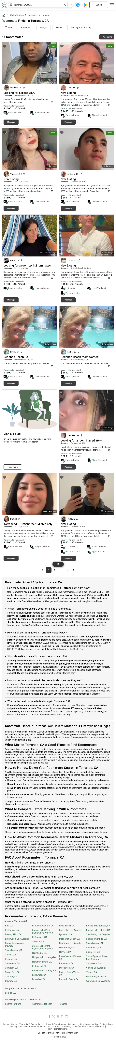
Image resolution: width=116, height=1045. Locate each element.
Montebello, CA (66, 947)
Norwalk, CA (65, 952)
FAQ (28, 1024)
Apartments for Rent (42, 1004)
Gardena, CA (38, 941)
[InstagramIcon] (66, 1017)
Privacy (41, 1024)
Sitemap (14, 1024)
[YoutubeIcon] (58, 1017)
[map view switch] (58, 564)
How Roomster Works (58, 1029)
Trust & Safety (53, 1026)
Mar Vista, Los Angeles (70, 943)
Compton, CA (11, 967)
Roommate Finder (37, 1026)
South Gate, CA (93, 963)
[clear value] (65, 5)
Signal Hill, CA (93, 952)
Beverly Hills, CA (13, 934)
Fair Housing (73, 1024)
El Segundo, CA (39, 937)
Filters (59, 27)
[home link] (4, 4)
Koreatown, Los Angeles (44, 970)
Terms (22, 1024)
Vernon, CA (91, 972)
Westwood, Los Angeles (98, 981)
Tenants (63, 1004)
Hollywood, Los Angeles (44, 957)
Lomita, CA (10, 993)
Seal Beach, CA (93, 947)
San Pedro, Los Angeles (98, 934)
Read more (13, 467)
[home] (4, 15)
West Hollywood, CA (96, 976)
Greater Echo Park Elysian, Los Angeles (42, 931)
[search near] (11, 5)
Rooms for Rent (13, 1004)
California (32, 15)
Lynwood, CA (65, 934)
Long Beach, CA (67, 925)
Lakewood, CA (39, 975)
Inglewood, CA (39, 966)
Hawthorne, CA (39, 953)
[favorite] (4, 46)
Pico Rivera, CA (66, 967)
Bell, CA (9, 925)
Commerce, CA (12, 963)
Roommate (26, 27)
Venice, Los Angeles (96, 967)
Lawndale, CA (38, 979)
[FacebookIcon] (49, 1017)
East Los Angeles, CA (42, 925)
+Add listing (106, 37)
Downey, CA (11, 981)
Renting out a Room (19, 1026)
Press (48, 1024)
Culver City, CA (12, 972)
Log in (99, 4)
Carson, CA (10, 954)
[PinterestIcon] (62, 1017)
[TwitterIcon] (54, 1017)
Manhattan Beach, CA (69, 938)
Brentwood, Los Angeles (17, 938)
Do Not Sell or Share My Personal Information (58, 1033)
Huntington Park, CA (42, 961)
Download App (91, 1024)
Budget (43, 27)
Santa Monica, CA (13, 950)
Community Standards (71, 1026)
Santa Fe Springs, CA (96, 938)
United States (17, 15)
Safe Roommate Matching (94, 1026)
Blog (82, 1024)
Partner (6, 1024)
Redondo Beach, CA (69, 979)
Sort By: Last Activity (81, 27)
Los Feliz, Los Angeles (70, 930)
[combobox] (38, 4)
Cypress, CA (11, 976)
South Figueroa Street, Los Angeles (97, 957)
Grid (10, 27)
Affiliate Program (59, 1024)
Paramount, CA (66, 963)
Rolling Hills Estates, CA (98, 925)
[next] (70, 5)
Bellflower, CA (12, 930)
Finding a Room (106, 1024)
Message (11, 122)
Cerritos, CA (11, 959)
